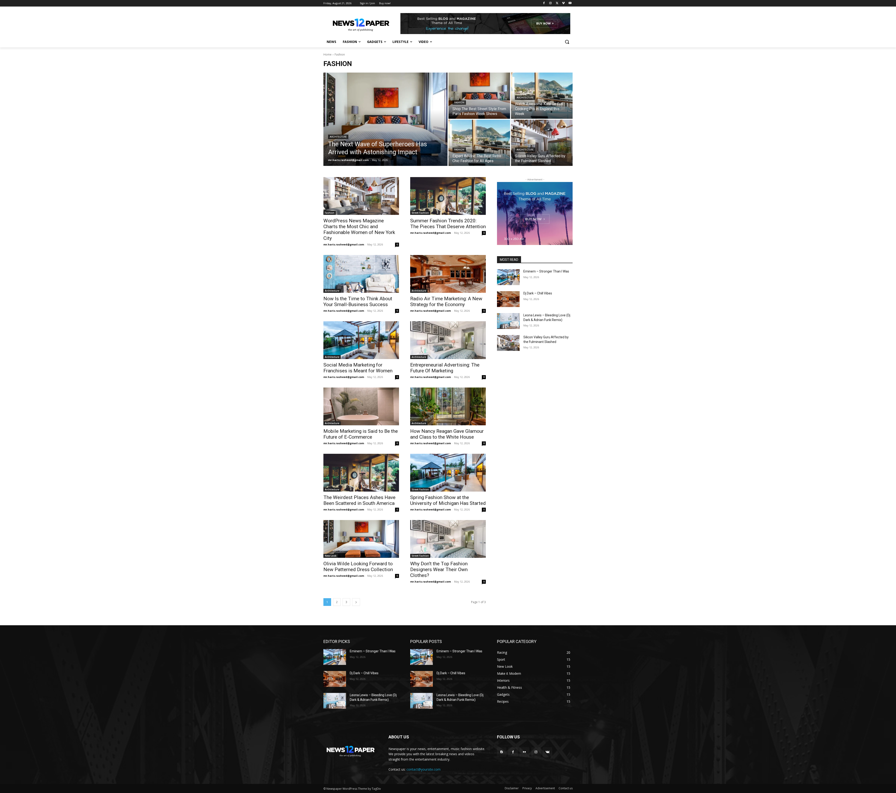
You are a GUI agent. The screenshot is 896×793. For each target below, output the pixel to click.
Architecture (338, 137)
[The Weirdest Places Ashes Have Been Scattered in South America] (361, 473)
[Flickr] (524, 752)
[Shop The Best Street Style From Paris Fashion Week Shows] (479, 96)
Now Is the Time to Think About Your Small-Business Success (357, 301)
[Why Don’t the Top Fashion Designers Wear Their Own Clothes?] (448, 539)
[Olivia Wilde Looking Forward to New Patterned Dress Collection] (361, 539)
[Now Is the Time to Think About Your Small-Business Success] (361, 274)
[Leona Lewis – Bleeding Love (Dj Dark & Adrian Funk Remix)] (508, 321)
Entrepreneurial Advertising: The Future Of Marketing (445, 368)
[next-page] (356, 602)
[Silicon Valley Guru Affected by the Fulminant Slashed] (542, 143)
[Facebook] (544, 3)
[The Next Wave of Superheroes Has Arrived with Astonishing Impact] (385, 119)
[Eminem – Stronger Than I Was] (508, 277)
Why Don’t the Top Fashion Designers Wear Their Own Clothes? (439, 569)
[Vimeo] (563, 3)
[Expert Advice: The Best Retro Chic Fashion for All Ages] (479, 143)
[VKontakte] (547, 752)
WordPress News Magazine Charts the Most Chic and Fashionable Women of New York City (359, 229)
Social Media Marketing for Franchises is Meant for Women (357, 368)
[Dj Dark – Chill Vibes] (508, 299)
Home (327, 54)
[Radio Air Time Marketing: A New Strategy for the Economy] (448, 274)
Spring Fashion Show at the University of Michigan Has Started (448, 500)
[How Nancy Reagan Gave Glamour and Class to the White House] (448, 406)
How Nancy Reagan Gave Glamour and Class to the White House (447, 434)
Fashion (459, 102)
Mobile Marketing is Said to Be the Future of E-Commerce (360, 434)
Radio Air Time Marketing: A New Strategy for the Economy (446, 301)
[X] (557, 3)
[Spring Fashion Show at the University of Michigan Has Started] (448, 473)
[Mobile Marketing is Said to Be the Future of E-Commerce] (361, 406)
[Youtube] (570, 3)
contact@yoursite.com (423, 769)
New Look (330, 555)
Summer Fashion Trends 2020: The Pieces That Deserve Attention (448, 223)
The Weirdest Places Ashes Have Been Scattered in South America (359, 500)
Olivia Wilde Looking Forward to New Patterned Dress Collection (358, 566)
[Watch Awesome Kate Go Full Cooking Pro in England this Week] (542, 96)
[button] (567, 41)
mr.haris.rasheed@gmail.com (343, 244)
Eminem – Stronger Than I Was (546, 271)
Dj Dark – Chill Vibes (537, 293)
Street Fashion (420, 212)
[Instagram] (550, 3)
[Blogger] (501, 752)
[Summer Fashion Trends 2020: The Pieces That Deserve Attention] (448, 196)
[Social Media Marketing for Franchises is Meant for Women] (361, 340)
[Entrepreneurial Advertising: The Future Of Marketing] (448, 340)
